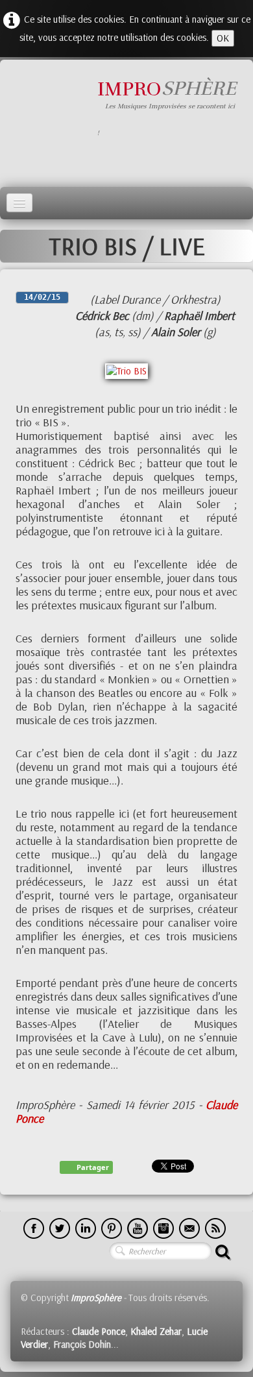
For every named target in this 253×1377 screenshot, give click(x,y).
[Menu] (19, 202)
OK (223, 38)
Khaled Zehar (156, 1331)
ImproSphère (96, 1297)
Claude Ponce (98, 1331)
